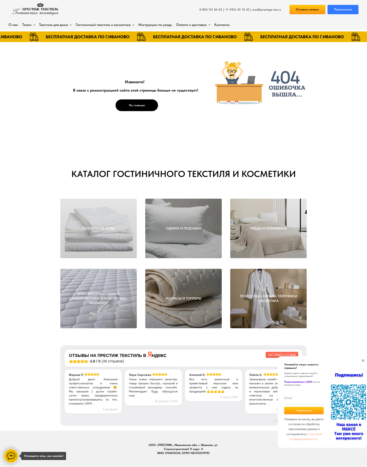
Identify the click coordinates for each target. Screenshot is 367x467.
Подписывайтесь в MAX (298, 381)
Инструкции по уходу (155, 25)
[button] (307, 9)
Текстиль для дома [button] (54, 25)
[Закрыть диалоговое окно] (363, 360)
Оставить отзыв (282, 355)
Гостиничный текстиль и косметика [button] (103, 25)
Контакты (222, 25)
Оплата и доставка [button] (191, 25)
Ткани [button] (27, 25)
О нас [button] (13, 25)
